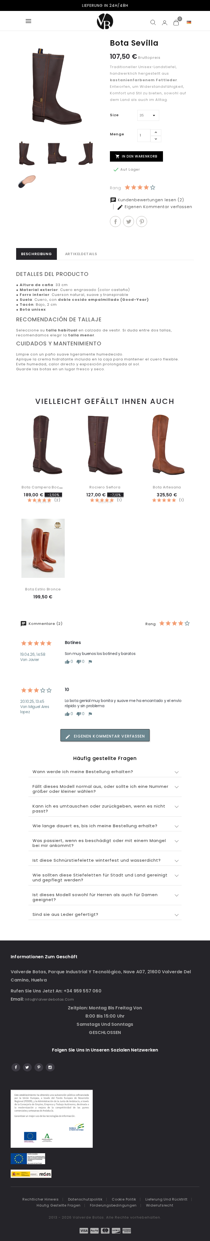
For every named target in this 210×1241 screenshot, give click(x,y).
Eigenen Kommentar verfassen (157, 206)
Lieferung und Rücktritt (166, 1199)
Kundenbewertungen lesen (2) (150, 200)
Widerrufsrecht (159, 1205)
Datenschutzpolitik (85, 1199)
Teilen (115, 221)
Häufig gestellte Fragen (58, 1205)
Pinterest (141, 221)
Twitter (27, 1066)
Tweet (128, 221)
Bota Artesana (167, 487)
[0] (176, 22)
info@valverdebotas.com (49, 999)
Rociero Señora (104, 487)
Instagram (50, 1066)
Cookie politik (124, 1199)
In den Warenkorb (136, 156)
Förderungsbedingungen (113, 1205)
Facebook (15, 1066)
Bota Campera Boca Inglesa (50, 487)
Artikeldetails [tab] (81, 254)
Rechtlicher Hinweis (40, 1199)
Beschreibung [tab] (36, 254)
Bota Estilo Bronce (43, 589)
